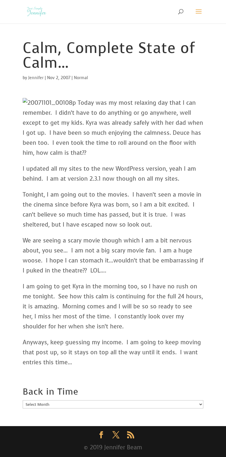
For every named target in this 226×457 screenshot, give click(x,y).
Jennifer (36, 78)
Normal (81, 78)
